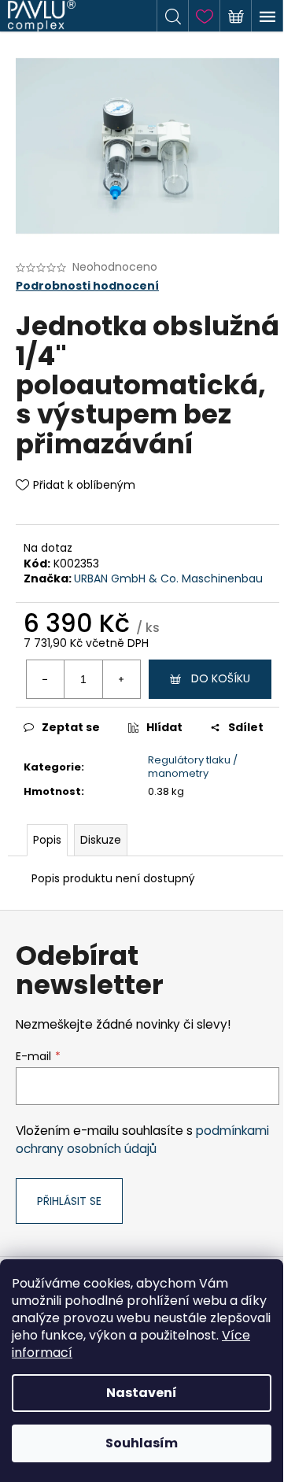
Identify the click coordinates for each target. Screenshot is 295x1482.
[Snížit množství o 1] (46, 679)
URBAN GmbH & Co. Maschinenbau (168, 578)
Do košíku (220, 678)
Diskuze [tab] (100, 840)
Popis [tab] (47, 840)
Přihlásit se (69, 1201)
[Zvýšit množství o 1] (121, 679)
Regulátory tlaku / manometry (193, 766)
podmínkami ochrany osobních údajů (142, 1139)
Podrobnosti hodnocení (87, 286)
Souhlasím (141, 1443)
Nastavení (141, 1393)
